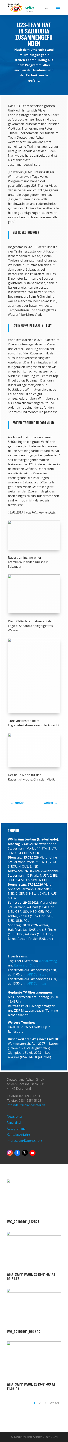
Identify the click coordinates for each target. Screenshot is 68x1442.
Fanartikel (14, 1122)
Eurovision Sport (26, 965)
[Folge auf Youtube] (32, 1153)
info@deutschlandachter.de (26, 1105)
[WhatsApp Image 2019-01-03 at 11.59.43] (34, 1380)
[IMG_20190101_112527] (34, 1217)
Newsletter (14, 1116)
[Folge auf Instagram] (10, 1153)
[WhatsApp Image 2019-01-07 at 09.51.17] (34, 1270)
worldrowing (48, 961)
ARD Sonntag (36, 983)
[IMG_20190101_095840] (34, 1327)
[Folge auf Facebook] (17, 1153)
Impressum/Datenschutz (24, 1141)
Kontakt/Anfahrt (18, 1135)
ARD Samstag (36, 974)
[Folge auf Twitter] (25, 1153)
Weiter (54, 1403)
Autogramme (16, 1128)
